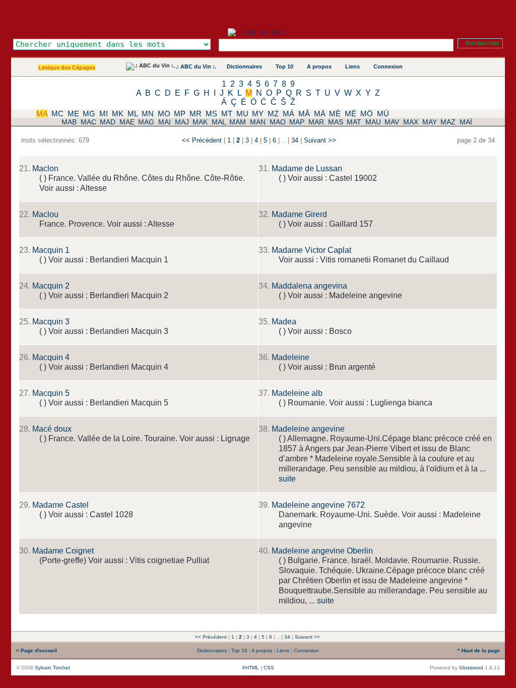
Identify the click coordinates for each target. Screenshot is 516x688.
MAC (88, 122)
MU (242, 113)
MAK (200, 122)
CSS (269, 667)
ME (73, 113)
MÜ (383, 113)
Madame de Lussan (307, 168)
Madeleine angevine (308, 429)
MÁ (288, 113)
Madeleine (290, 357)
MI (103, 113)
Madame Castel (60, 505)
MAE (127, 122)
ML (132, 113)
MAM (237, 122)
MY (258, 113)
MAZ (448, 122)
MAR (316, 122)
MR (195, 113)
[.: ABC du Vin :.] (258, 32)
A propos (319, 66)
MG (89, 113)
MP (179, 113)
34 (294, 140)
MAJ (182, 122)
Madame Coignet (63, 550)
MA (41, 113)
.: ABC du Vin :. (195, 66)
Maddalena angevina (309, 286)
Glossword (471, 667)
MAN (258, 122)
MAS (335, 122)
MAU (373, 122)
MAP (296, 122)
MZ (273, 113)
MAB (69, 122)
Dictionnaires (244, 66)
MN (148, 113)
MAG (146, 122)
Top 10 (284, 66)
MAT (354, 122)
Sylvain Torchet (52, 667)
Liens (352, 66)
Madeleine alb (297, 393)
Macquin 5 (51, 393)
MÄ (320, 113)
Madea (284, 321)
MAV (391, 122)
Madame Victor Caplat (311, 250)
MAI (164, 122)
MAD (107, 122)
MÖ (366, 113)
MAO (278, 122)
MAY (429, 122)
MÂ (304, 113)
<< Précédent (202, 140)
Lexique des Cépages (66, 67)
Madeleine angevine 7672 (318, 505)
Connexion (388, 66)
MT (226, 113)
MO (164, 113)
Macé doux (52, 429)
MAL (219, 122)
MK (117, 113)
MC (57, 113)
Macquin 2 (51, 286)
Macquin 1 (51, 250)
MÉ (350, 113)
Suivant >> (320, 140)
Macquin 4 (51, 357)
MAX (410, 122)
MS (211, 113)
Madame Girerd (299, 214)
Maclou (45, 214)
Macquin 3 (51, 321)
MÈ (335, 113)
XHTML (250, 667)
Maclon (45, 168)
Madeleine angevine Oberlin (322, 550)
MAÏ (466, 122)
